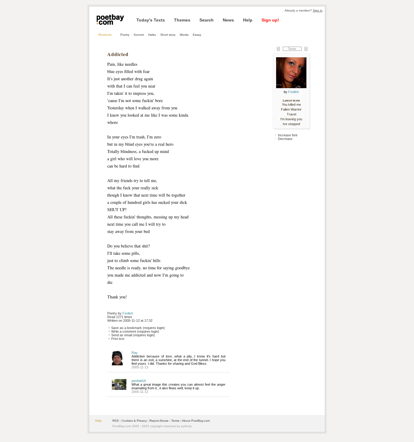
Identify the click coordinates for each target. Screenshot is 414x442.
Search (206, 20)
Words (184, 34)
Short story (167, 34)
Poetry (124, 34)
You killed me (291, 104)
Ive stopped (291, 124)
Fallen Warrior (291, 109)
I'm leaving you (291, 119)
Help (247, 20)
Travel (291, 114)
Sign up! (270, 20)
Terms (175, 420)
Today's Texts (150, 20)
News (228, 20)
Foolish (127, 313)
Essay (197, 34)
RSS (115, 420)
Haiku (152, 34)
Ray (135, 352)
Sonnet (139, 34)
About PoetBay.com (196, 420)
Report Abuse (159, 420)
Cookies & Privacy (134, 420)
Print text (117, 339)
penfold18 (139, 381)
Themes (182, 20)
